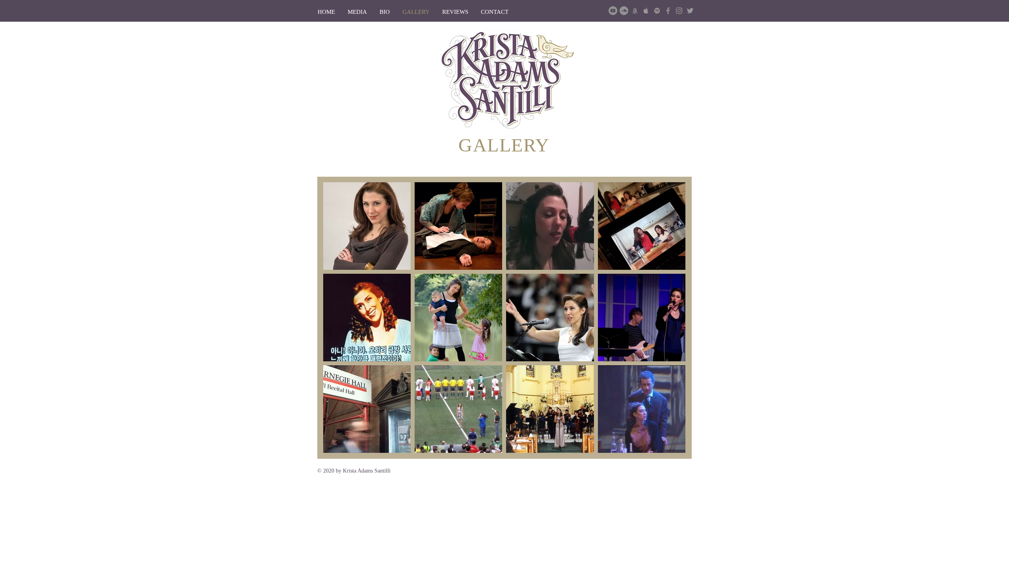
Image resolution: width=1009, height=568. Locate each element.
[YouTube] (613, 10)
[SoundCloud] (624, 10)
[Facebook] (668, 10)
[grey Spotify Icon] (657, 10)
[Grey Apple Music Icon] (646, 10)
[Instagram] (679, 10)
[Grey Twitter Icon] (690, 10)
